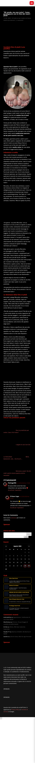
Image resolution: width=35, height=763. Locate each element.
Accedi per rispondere (14, 490)
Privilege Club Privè (14, 605)
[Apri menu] (32, 3)
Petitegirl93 (12, 483)
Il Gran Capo (14, 496)
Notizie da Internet (9, 20)
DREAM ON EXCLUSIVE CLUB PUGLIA (19, 592)
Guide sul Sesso (26, 18)
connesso (13, 518)
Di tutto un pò (16, 18)
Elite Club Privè (13, 578)
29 (25, 566)
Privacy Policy (15, 709)
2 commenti (19, 20)
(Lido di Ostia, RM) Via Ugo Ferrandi (20, 636)
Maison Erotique (13, 585)
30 (29, 566)
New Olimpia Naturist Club (16, 599)
